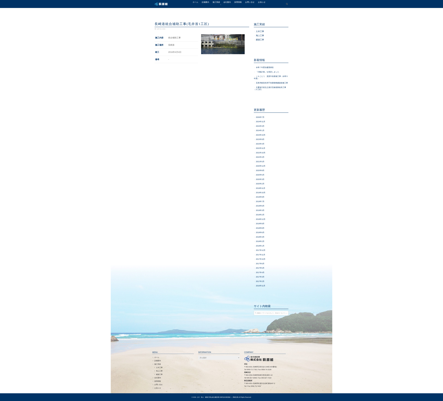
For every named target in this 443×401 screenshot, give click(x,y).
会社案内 (157, 378)
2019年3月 (260, 210)
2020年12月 (260, 166)
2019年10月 (260, 193)
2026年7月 (260, 117)
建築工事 (260, 39)
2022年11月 (260, 148)
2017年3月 (260, 277)
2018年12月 (260, 219)
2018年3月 (260, 237)
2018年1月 (260, 246)
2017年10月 (260, 259)
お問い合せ (158, 384)
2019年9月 (260, 197)
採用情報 (157, 381)
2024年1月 (260, 131)
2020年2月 (260, 184)
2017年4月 (260, 273)
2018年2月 (260, 241)
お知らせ (157, 388)
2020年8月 (260, 171)
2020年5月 (260, 175)
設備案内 (157, 361)
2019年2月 (260, 215)
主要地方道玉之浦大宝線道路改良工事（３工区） (270, 88)
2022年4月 (260, 157)
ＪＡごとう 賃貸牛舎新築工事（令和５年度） (271, 77)
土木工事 (260, 31)
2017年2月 (260, 281)
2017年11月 (260, 255)
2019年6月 (260, 206)
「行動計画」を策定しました (267, 72)
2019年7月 (260, 202)
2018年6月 (260, 233)
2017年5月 (260, 268)
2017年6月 (260, 264)
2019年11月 (260, 188)
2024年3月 (260, 126)
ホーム (156, 357)
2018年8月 (260, 228)
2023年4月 (260, 144)
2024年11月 (260, 122)
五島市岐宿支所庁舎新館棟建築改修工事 (272, 83)
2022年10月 (260, 153)
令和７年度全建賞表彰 (265, 67)
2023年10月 (260, 135)
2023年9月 (260, 139)
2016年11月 (260, 286)
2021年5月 (260, 162)
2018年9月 (260, 224)
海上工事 (260, 35)
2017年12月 (260, 250)
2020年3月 (260, 179)
